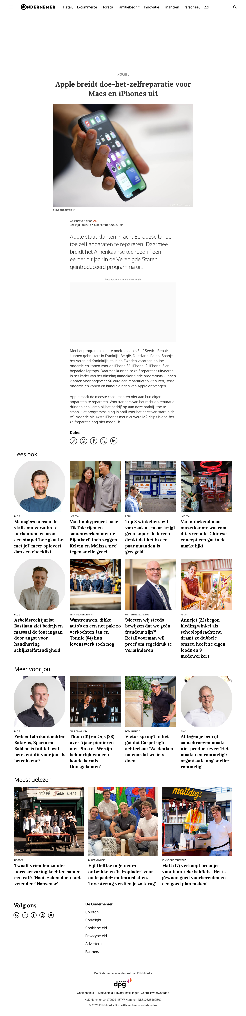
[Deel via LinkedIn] (113, 440)
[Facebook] (34, 915)
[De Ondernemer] (38, 7)
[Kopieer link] (73, 440)
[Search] (234, 7)
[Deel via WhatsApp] (83, 440)
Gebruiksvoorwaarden (155, 992)
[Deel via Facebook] (93, 440)
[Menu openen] (11, 7)
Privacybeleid (104, 992)
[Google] (16, 915)
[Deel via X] (103, 440)
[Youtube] (51, 915)
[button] (126, 992)
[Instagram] (42, 915)
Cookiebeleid (85, 992)
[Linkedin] (25, 915)
